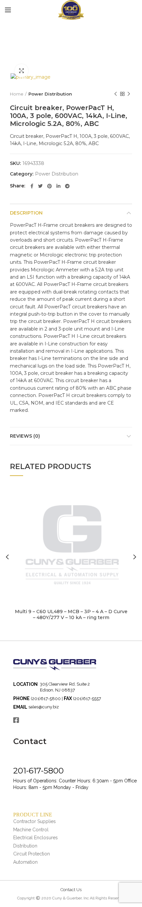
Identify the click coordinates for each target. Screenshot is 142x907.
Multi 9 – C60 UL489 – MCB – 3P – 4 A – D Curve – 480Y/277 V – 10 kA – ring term (71, 614)
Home (16, 94)
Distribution (25, 845)
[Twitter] (40, 186)
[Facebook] (32, 186)
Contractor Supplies (34, 821)
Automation (25, 862)
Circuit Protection (31, 853)
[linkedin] (58, 186)
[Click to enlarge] (21, 70)
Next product (128, 94)
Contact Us (71, 889)
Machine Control (31, 829)
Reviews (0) (25, 436)
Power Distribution (50, 94)
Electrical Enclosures (35, 837)
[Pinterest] (49, 186)
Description (26, 213)
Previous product (115, 94)
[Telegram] (67, 186)
